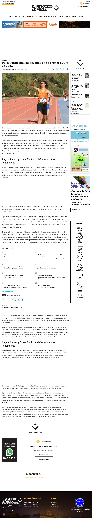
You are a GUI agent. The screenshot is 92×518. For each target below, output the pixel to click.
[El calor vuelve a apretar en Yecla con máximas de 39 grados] (87, 75)
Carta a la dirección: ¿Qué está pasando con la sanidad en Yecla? (77, 86)
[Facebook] (53, 69)
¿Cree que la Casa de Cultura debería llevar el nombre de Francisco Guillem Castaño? (80, 198)
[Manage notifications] (4, 514)
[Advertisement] (46, 43)
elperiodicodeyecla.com (8, 69)
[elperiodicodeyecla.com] (35, 426)
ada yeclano (10, 295)
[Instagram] (9, 511)
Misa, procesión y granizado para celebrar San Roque (77, 97)
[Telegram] (67, 69)
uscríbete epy (86, 3)
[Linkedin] (63, 69)
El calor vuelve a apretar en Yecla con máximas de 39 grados (76, 76)
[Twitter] (57, 69)
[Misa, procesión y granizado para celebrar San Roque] (87, 96)
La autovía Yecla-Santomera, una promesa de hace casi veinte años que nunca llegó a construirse (77, 107)
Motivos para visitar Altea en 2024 (13, 307)
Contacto (88, 1)
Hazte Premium (43, 454)
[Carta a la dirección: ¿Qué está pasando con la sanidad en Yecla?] (87, 85)
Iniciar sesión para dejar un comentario (35, 477)
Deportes (4, 60)
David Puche (17, 295)
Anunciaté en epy (9, 3)
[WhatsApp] (60, 69)
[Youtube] (12, 511)
